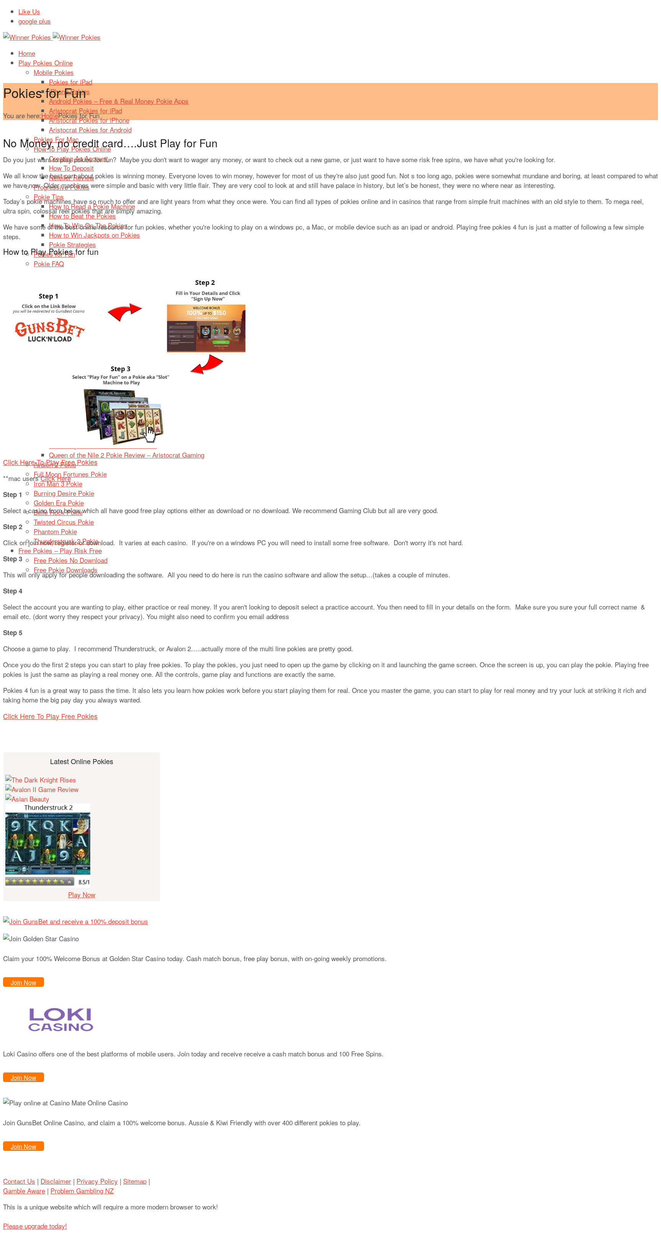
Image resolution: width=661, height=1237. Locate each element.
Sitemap (135, 1181)
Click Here (56, 478)
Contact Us (19, 1181)
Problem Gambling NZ (82, 1190)
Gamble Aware (24, 1190)
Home (49, 115)
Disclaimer (56, 1181)
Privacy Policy (97, 1181)
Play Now (81, 894)
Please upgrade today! (35, 1225)
